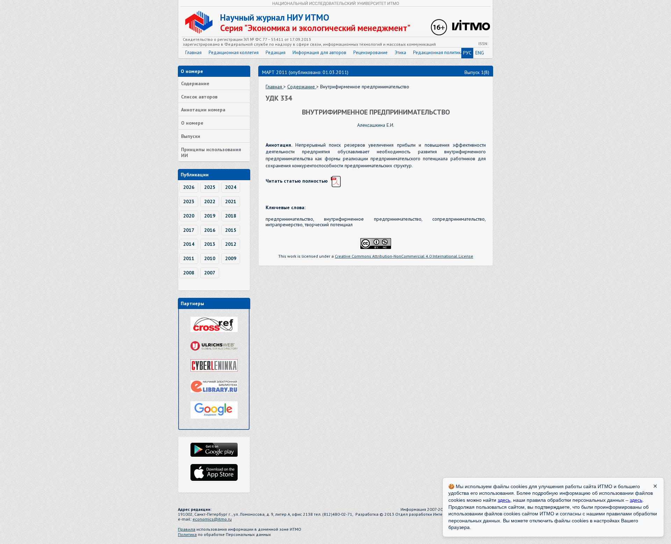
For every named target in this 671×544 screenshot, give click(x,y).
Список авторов (199, 97)
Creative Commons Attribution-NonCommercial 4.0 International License (404, 256)
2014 (188, 244)
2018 (230, 216)
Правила (186, 529)
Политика (187, 534)
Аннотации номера (203, 109)
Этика (400, 53)
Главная (193, 53)
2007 (209, 273)
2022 (209, 201)
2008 (188, 273)
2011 (188, 258)
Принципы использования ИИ (211, 152)
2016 (209, 230)
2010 (209, 258)
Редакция (276, 53)
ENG (479, 53)
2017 (188, 230)
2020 (188, 216)
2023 (188, 201)
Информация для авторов (319, 53)
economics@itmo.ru (212, 519)
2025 (209, 187)
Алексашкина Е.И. (375, 125)
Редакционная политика (438, 53)
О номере (192, 123)
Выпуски (190, 136)
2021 (230, 201)
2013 (209, 244)
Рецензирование (370, 53)
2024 (230, 187)
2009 (230, 258)
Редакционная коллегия (234, 53)
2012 (230, 244)
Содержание (195, 83)
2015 (230, 230)
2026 (188, 187)
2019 (209, 216)
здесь (504, 500)
